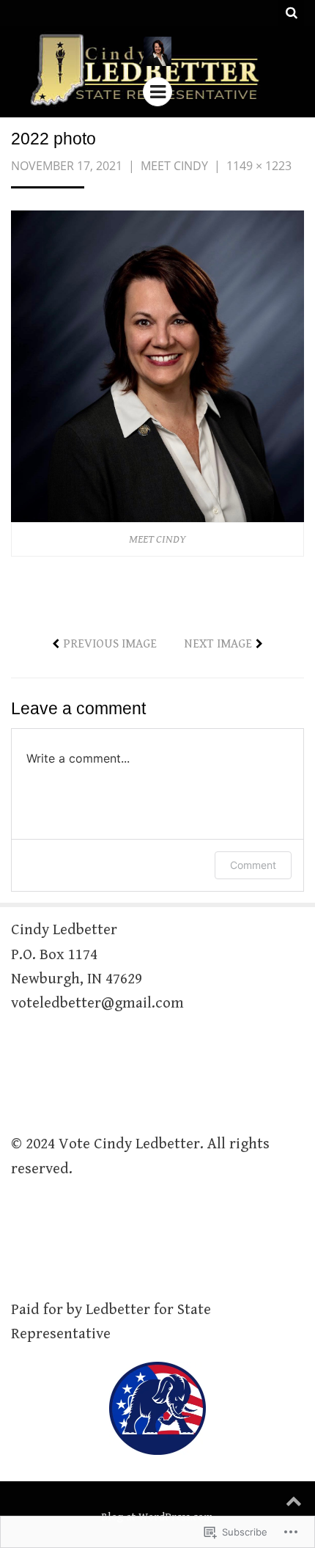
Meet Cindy (174, 166)
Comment (253, 865)
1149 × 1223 (259, 166)
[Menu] (157, 91)
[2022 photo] (157, 365)
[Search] (291, 13)
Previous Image (110, 644)
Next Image (218, 644)
